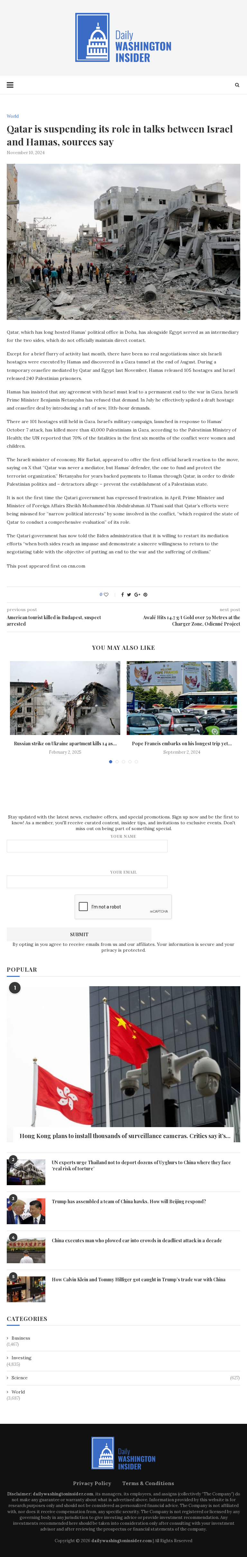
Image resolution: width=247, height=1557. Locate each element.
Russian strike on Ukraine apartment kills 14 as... (65, 743)
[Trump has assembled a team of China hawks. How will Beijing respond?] (26, 1211)
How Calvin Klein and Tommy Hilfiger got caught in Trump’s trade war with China (138, 1279)
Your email (123, 872)
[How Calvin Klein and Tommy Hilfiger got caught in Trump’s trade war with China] (26, 1289)
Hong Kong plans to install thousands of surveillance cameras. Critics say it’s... (125, 1136)
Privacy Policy (92, 1483)
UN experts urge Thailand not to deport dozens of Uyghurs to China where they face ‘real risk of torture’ (141, 1165)
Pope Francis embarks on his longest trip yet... (182, 743)
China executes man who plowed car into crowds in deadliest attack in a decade (137, 1240)
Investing (22, 1358)
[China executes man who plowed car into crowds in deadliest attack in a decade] (26, 1250)
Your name (123, 836)
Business (21, 1338)
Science (126, 1378)
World (13, 116)
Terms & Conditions (148, 1483)
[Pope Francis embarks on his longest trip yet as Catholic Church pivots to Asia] (182, 698)
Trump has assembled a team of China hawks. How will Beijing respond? (129, 1201)
